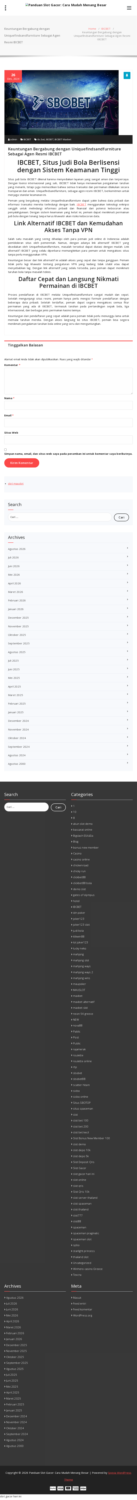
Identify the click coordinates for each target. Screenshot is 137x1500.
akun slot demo (83, 823)
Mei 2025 (14, 678)
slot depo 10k (81, 1150)
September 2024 (19, 746)
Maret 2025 (15, 695)
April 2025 (14, 686)
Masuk (77, 1297)
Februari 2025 (17, 703)
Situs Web (11, 432)
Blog (75, 841)
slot (75, 1114)
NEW (76, 1019)
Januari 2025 (16, 712)
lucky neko (79, 948)
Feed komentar (82, 1309)
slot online (79, 1179)
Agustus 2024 (17, 755)
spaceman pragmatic (86, 1233)
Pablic (76, 1031)
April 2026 (14, 583)
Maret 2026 (15, 592)
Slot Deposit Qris (83, 1162)
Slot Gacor (79, 1168)
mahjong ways (82, 966)
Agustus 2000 (17, 763)
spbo (76, 1245)
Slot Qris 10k (81, 1191)
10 (74, 812)
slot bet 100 (80, 1120)
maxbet (77, 996)
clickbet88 (79, 877)
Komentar (12, 365)
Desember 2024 (18, 720)
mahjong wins (81, 978)
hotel (76, 901)
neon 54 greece (83, 1013)
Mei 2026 (14, 574)
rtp (75, 1067)
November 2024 (18, 729)
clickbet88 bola (82, 883)
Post (76, 1037)
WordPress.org (82, 1315)
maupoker (79, 984)
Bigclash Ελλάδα (83, 835)
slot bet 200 (80, 1126)
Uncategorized (82, 1263)
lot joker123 (80, 942)
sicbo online (80, 1096)
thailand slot (80, 1257)
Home (92, 28)
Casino (77, 853)
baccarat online (82, 829)
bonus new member (86, 847)
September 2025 (19, 643)
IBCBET (106, 28)
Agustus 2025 (17, 652)
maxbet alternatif (83, 1002)
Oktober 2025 (17, 635)
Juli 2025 (13, 660)
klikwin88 (78, 936)
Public (76, 1043)
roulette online (82, 1061)
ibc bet (41, 139)
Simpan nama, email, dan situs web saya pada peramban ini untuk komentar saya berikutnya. (68, 453)
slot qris (78, 1186)
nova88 (77, 1025)
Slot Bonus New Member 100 (91, 1138)
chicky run (79, 871)
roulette (78, 1055)
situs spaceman (83, 1108)
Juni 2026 (14, 566)
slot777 (78, 1215)
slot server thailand (85, 1197)
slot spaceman (82, 1203)
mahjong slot (81, 960)
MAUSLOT (79, 990)
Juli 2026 (13, 557)
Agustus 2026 (17, 549)
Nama (9, 398)
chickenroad (80, 865)
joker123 (78, 918)
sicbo (76, 1091)
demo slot (79, 889)
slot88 (77, 1221)
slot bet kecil (81, 1132)
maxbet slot (80, 1007)
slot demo (79, 1144)
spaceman (79, 1227)
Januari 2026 (16, 609)
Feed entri (79, 1303)
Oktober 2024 (17, 738)
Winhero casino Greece (88, 1269)
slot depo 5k (81, 1156)
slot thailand (80, 1209)
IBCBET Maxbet (63, 139)
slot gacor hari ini (83, 1174)
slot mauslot (16, 483)
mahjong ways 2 (83, 972)
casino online (81, 859)
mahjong (78, 954)
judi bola (78, 930)
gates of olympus (84, 895)
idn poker (79, 912)
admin (13, 139)
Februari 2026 (17, 600)
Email (9, 415)
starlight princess (84, 1251)
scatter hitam (81, 1085)
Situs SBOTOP (82, 1102)
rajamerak (79, 1049)
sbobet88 (79, 1079)
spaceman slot (82, 1239)
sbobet (77, 1073)
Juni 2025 (14, 669)
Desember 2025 (18, 617)
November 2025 (18, 626)
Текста (77, 1274)
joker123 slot (81, 924)
